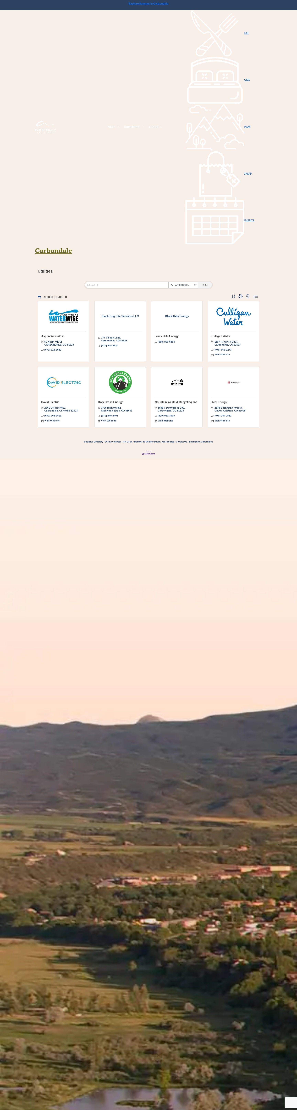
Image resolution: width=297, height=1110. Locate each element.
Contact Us (181, 442)
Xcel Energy (219, 402)
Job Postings (168, 442)
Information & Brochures (201, 442)
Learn (153, 127)
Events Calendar (113, 442)
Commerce (132, 127)
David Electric (50, 402)
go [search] (206, 284)
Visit (111, 127)
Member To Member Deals (147, 442)
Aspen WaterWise (52, 336)
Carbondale (53, 250)
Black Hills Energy (167, 336)
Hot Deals (128, 442)
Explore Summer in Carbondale (148, 3)
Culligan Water (220, 336)
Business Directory (93, 442)
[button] (39, 297)
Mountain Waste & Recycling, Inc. (176, 402)
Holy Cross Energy (110, 402)
